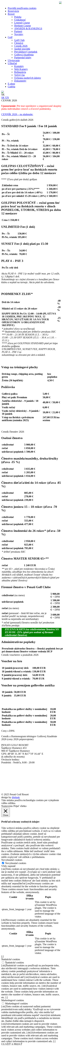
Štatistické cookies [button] (10, 959)
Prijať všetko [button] (19, 806)
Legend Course (22, 22)
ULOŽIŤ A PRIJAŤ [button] (11, 1044)
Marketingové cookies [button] (12, 1000)
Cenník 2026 (20, 46)
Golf (10, 37)
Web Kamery (21, 69)
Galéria (11, 86)
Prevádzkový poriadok (25, 51)
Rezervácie (13, 11)
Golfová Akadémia (24, 54)
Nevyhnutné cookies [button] (11, 860)
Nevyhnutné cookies (15, 863)
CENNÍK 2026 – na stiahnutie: (17, 114)
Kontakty (19, 66)
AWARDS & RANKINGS (28, 28)
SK (3, 97)
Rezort (11, 14)
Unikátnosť (20, 19)
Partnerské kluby (22, 57)
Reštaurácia (20, 72)
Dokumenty (20, 80)
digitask (16, 797)
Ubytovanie (14, 60)
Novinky (18, 34)
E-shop (11, 83)
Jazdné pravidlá (22, 48)
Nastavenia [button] (7, 806)
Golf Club (19, 40)
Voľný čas (19, 75)
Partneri (18, 31)
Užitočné (12, 63)
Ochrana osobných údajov (27, 77)
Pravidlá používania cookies (22, 8)
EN (7, 97)
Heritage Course (22, 25)
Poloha (17, 16)
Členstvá (18, 43)
